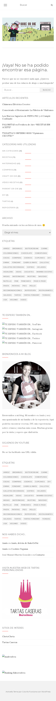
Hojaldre (8, 272)
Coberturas (41, 253)
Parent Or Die (10, 188)
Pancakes (26, 281)
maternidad (18, 276)
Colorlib (25, 691)
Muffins (31, 276)
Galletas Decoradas (13, 267)
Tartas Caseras (9, 642)
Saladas (7, 295)
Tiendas (46, 295)
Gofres (30, 267)
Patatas (16, 286)
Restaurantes (46, 290)
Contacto (40, 554)
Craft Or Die (9, 176)
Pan (16, 281)
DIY (49, 258)
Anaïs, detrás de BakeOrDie (25, 543)
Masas (6, 276)
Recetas (7, 157)
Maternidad (9, 163)
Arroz (6, 248)
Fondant (16, 262)
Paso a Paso (40, 281)
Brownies (17, 248)
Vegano (14, 300)
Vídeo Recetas (10, 182)
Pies (25, 286)
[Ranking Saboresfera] (13, 672)
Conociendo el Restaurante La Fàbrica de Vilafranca (27, 110)
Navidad (43, 276)
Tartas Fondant (31, 295)
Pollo (33, 286)
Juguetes (29, 272)
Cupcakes (40, 258)
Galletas (44, 262)
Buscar (47, 90)
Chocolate (26, 253)
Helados (41, 267)
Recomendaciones (12, 290)
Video (23, 300)
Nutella (7, 281)
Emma (6, 262)
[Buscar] (52, 5)
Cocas (6, 258)
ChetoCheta (8, 636)
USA (5, 300)
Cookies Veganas (19, 549)
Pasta (6, 286)
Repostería (9, 207)
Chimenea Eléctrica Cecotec (16, 104)
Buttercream (31, 248)
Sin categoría (10, 151)
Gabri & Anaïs (30, 262)
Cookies (28, 258)
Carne (44, 248)
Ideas (18, 272)
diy (4, 195)
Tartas (6, 201)
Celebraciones (10, 253)
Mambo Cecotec (44, 272)
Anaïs (5, 543)
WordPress (45, 691)
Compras (7, 170)
